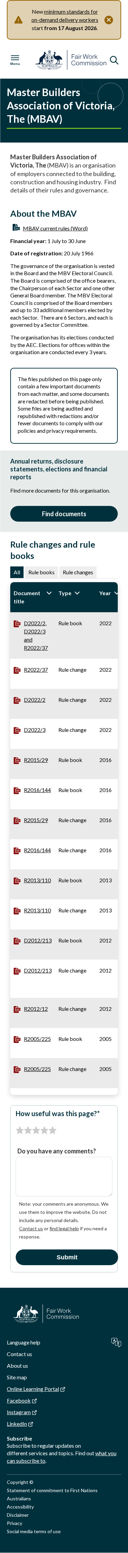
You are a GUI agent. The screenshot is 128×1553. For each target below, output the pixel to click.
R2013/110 (37, 880)
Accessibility (20, 1507)
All (17, 572)
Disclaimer (18, 1515)
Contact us (31, 1228)
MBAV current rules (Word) (55, 228)
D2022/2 (34, 699)
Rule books (41, 572)
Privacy (14, 1523)
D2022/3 (34, 729)
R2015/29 (36, 760)
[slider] (36, 1130)
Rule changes (78, 572)
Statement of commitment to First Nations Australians (52, 1494)
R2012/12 (36, 1008)
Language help (23, 1342)
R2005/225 (37, 1038)
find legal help (64, 1228)
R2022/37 (36, 669)
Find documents (64, 514)
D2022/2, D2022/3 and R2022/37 (36, 635)
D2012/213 (38, 940)
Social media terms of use (34, 1531)
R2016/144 (37, 790)
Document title (33, 597)
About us (17, 1365)
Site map (17, 1377)
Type (75, 593)
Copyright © (20, 1482)
